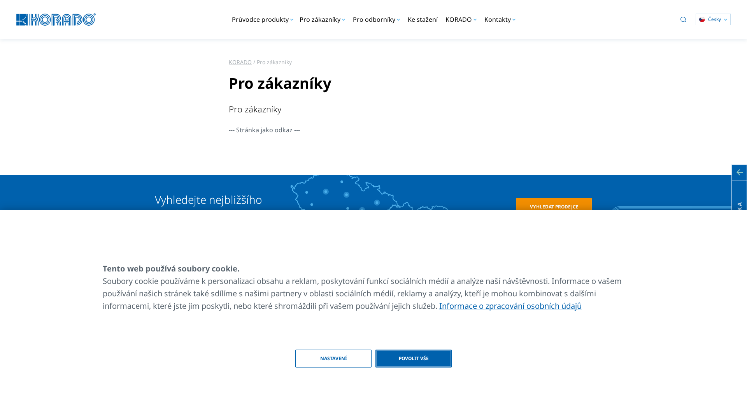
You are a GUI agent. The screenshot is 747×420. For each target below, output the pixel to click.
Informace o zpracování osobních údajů (510, 306)
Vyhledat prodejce (554, 206)
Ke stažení (423, 19)
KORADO (240, 62)
